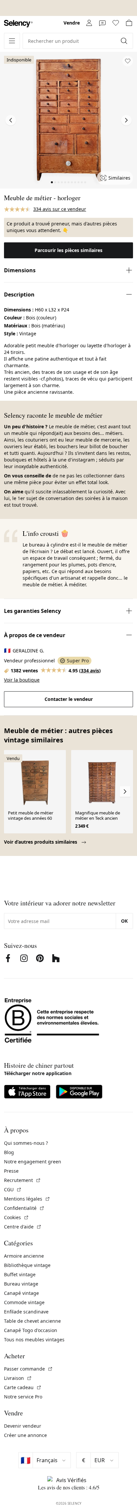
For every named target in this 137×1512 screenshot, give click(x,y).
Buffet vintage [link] (20, 1274)
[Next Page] (126, 120)
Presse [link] (11, 1171)
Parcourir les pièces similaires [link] (68, 250)
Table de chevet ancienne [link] (32, 1321)
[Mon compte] (89, 23)
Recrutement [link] (22, 1180)
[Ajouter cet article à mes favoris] (127, 61)
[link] (18, 24)
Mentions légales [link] (27, 1199)
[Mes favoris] (116, 23)
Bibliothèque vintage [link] (27, 1265)
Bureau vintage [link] (21, 1284)
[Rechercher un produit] (125, 41)
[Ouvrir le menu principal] (12, 41)
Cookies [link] (16, 1217)
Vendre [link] (72, 23)
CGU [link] (13, 1189)
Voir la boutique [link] (22, 680)
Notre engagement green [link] (32, 1161)
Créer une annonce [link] (25, 1435)
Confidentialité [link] (24, 1208)
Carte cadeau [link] (23, 1387)
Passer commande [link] (28, 1369)
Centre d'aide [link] (23, 1226)
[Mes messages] (102, 23)
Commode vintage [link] (24, 1302)
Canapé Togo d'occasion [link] (30, 1330)
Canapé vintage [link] (21, 1293)
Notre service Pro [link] (23, 1396)
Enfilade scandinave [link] (26, 1311)
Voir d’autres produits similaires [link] (41, 842)
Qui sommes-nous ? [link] (26, 1143)
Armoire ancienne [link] (24, 1256)
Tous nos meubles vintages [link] (34, 1339)
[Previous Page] (10, 120)
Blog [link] (9, 1152)
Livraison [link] (18, 1378)
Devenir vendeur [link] (22, 1426)
